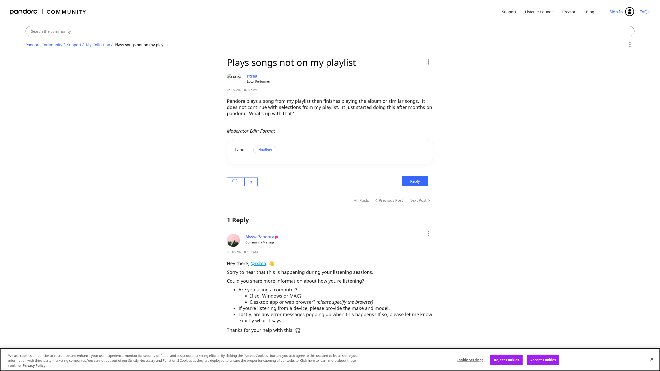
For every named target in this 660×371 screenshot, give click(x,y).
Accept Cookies (543, 359)
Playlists (265, 149)
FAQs (645, 12)
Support (509, 11)
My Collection (98, 44)
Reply (415, 181)
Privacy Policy (34, 365)
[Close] (651, 359)
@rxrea (258, 263)
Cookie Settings (470, 359)
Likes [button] (235, 182)
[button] (428, 62)
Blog (590, 11)
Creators (569, 11)
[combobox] (330, 31)
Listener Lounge (539, 11)
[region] (330, 359)
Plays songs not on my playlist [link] (142, 44)
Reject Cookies (506, 359)
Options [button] (629, 45)
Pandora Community (48, 12)
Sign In (616, 12)
